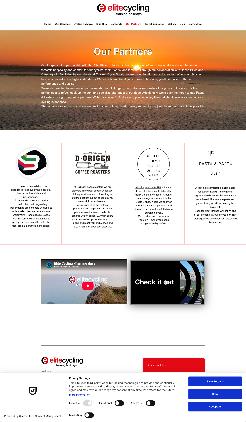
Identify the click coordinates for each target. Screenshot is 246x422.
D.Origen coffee (85, 186)
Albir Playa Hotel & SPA (148, 187)
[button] (199, 300)
